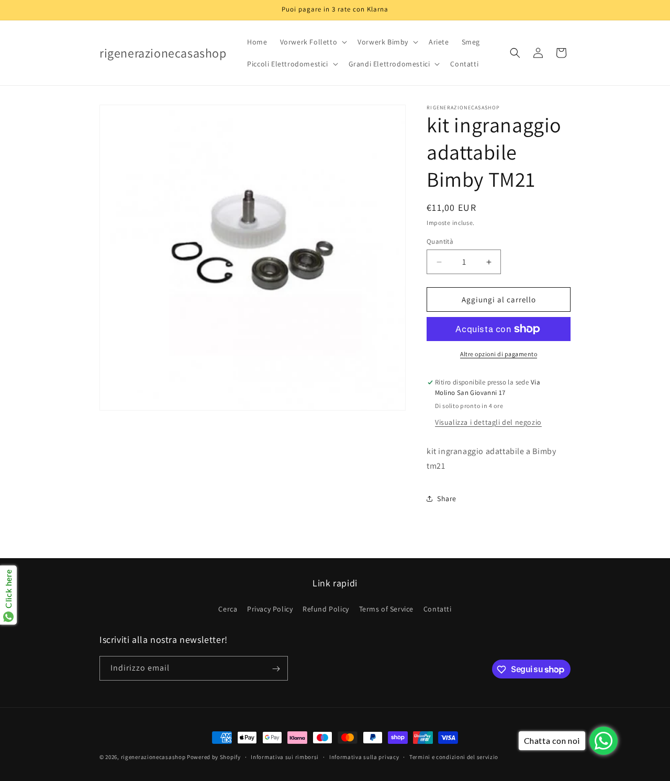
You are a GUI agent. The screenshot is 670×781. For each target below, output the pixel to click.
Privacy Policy (270, 608)
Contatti (437, 608)
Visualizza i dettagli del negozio (488, 422)
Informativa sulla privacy (364, 756)
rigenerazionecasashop (153, 757)
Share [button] (446, 498)
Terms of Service (386, 608)
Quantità (440, 241)
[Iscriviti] (275, 669)
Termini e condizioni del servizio (453, 756)
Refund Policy (326, 608)
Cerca (227, 608)
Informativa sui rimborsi (285, 756)
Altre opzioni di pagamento (498, 354)
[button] (313, 42)
